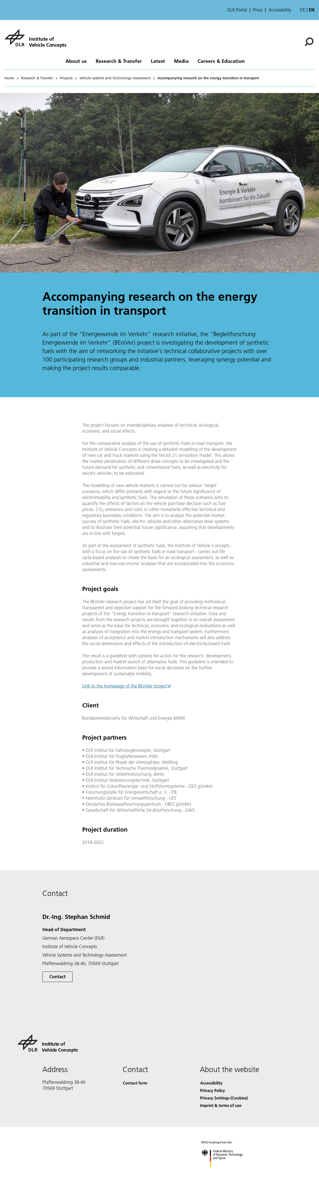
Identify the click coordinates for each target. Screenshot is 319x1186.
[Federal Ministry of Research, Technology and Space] (229, 1172)
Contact (57, 977)
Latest (158, 61)
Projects (66, 78)
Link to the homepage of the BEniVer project (124, 686)
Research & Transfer (119, 61)
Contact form (135, 1083)
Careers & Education (221, 61)
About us (76, 61)
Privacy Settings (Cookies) (224, 1097)
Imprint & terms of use (220, 1105)
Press (257, 10)
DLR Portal (237, 10)
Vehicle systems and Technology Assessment (115, 78)
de (302, 10)
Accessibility (279, 10)
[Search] (310, 41)
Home (9, 78)
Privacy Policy (212, 1090)
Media (181, 61)
